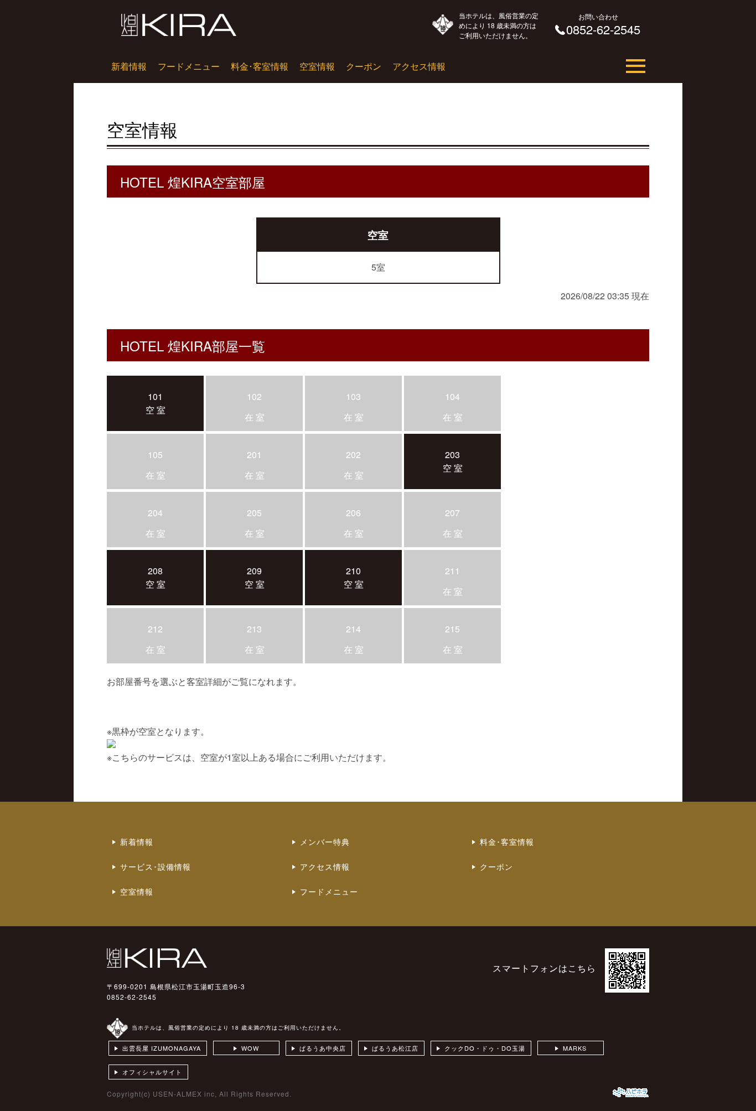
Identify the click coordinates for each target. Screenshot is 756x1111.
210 (353, 570)
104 (452, 396)
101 (155, 396)
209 (254, 570)
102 (254, 396)
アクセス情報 (419, 66)
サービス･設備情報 (155, 866)
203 (452, 454)
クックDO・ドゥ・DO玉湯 (484, 1047)
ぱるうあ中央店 (322, 1047)
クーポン (363, 66)
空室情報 (317, 66)
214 (353, 628)
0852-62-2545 (132, 996)
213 (254, 628)
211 (452, 570)
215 (452, 628)
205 (254, 512)
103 (353, 396)
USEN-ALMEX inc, (185, 1093)
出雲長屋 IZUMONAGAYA (161, 1047)
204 (155, 512)
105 (155, 454)
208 (155, 570)
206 (353, 512)
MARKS (575, 1047)
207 (452, 512)
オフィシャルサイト (152, 1071)
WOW (250, 1047)
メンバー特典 (325, 841)
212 (155, 628)
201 (254, 454)
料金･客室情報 (259, 66)
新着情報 (129, 66)
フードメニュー (189, 66)
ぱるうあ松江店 (395, 1047)
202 (353, 454)
